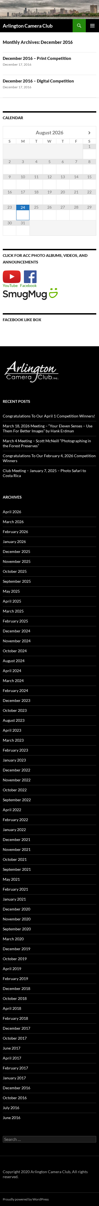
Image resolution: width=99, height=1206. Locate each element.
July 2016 (11, 1107)
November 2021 (17, 849)
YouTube (10, 285)
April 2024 (12, 670)
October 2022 (15, 789)
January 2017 (14, 1077)
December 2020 (16, 909)
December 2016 (16, 1087)
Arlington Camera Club (28, 26)
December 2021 (16, 839)
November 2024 (17, 640)
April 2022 (12, 809)
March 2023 (13, 740)
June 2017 (11, 1048)
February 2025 (15, 621)
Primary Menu (92, 25)
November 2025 (17, 561)
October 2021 (15, 859)
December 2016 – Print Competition (37, 58)
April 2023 (12, 730)
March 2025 (13, 611)
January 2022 (14, 829)
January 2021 (14, 899)
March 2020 (13, 938)
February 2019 (15, 978)
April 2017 (12, 1058)
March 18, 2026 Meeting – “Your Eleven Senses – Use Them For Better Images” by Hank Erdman (47, 428)
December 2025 (16, 551)
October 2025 (15, 571)
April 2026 (12, 511)
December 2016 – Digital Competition (38, 80)
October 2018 (15, 998)
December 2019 (16, 948)
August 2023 (13, 720)
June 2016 (11, 1117)
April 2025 (12, 601)
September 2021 (17, 869)
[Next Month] (89, 133)
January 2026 (14, 541)
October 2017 (15, 1038)
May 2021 (11, 879)
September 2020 (17, 929)
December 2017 (16, 1028)
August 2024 (13, 660)
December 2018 (16, 988)
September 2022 (17, 799)
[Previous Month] (9, 133)
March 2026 (13, 521)
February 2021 (15, 889)
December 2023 (16, 700)
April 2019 (12, 968)
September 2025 (17, 581)
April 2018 (12, 1008)
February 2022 (15, 819)
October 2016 (15, 1097)
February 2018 (15, 1018)
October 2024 (15, 650)
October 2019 (15, 958)
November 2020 (17, 919)
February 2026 (15, 531)
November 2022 (17, 780)
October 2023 (15, 710)
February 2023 (15, 750)
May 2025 (11, 591)
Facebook (28, 285)
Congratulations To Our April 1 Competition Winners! (49, 416)
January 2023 (14, 760)
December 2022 (16, 770)
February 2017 (15, 1068)
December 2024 (16, 631)
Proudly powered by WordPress (26, 1199)
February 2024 (15, 690)
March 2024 (13, 680)
